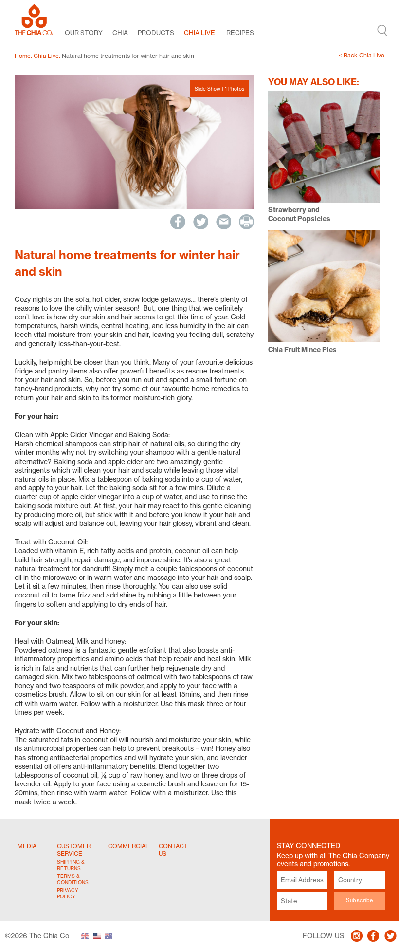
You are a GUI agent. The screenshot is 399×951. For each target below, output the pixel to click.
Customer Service (74, 849)
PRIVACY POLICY (67, 893)
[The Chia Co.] (34, 19)
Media (27, 846)
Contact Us (173, 849)
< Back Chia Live (361, 55)
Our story (84, 33)
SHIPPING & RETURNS (71, 865)
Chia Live (199, 33)
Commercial (128, 846)
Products (156, 33)
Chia (120, 33)
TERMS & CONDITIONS (72, 879)
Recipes (240, 33)
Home (23, 55)
